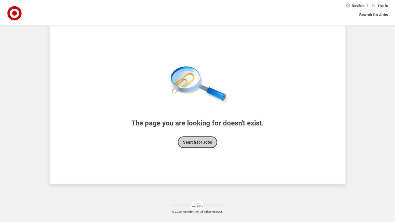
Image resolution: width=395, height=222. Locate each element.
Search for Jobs (373, 14)
